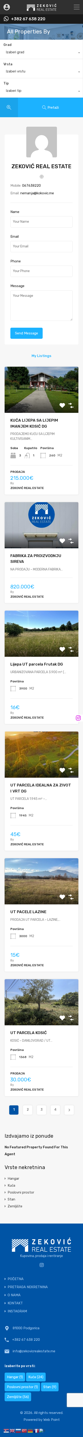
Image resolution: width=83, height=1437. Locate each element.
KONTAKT (15, 1303)
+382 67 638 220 (28, 19)
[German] (30, 1430)
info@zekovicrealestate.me (34, 1351)
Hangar (13, 1178)
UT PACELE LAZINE (28, 911)
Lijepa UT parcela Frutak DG (36, 664)
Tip (6, 83)
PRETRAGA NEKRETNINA (28, 1287)
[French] (36, 1430)
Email (14, 236)
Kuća (11, 1185)
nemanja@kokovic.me (37, 193)
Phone (15, 261)
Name (14, 212)
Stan (11, 1199)
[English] (12, 1430)
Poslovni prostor (21, 1192)
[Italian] (42, 1430)
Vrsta (7, 64)
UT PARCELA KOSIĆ (28, 1032)
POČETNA (16, 1279)
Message (17, 286)
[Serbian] (6, 1430)
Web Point (51, 1420)
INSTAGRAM (17, 1311)
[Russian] (18, 1430)
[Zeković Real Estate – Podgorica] (41, 9)
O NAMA (14, 1295)
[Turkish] (24, 1430)
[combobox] (41, 53)
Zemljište (15, 1206)
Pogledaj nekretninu (41, 404)
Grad (7, 45)
